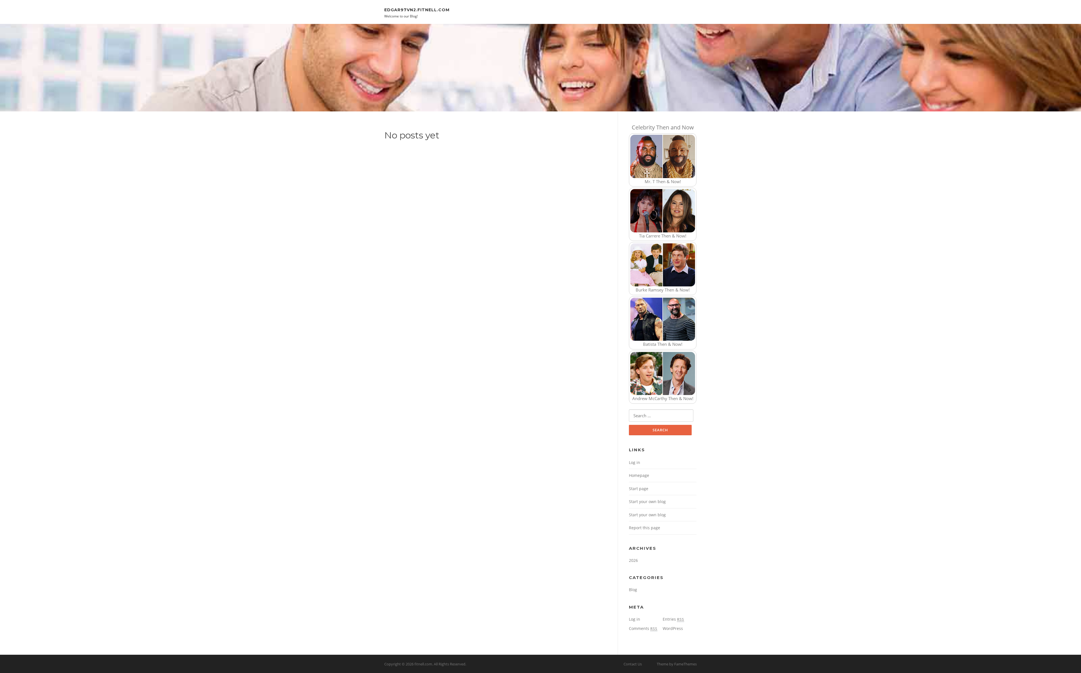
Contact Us (633, 664)
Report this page (644, 527)
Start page (638, 488)
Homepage (639, 475)
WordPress (673, 628)
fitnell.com (423, 664)
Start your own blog (647, 501)
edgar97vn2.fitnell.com (417, 9)
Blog (633, 589)
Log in (634, 462)
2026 (633, 560)
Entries (673, 619)
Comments (643, 628)
